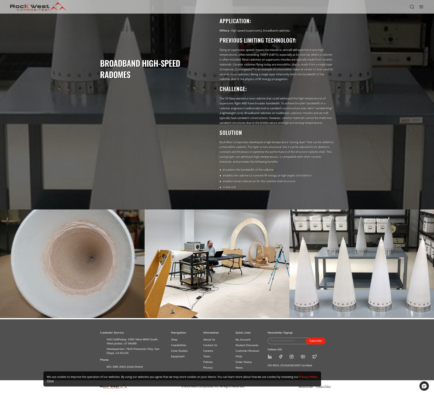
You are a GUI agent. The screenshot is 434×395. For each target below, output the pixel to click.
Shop (174, 339)
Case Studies (179, 351)
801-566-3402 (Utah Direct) (125, 367)
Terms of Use (305, 386)
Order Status (243, 362)
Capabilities (178, 345)
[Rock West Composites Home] (38, 9)
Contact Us (210, 345)
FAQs (238, 356)
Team (206, 356)
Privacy (208, 367)
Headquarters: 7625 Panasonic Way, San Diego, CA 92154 (133, 351)
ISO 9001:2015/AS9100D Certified (290, 365)
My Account (242, 339)
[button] (424, 386)
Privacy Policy (323, 386)
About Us (209, 339)
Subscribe (315, 341)
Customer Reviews (247, 351)
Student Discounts (247, 345)
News (239, 367)
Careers (208, 351)
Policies (208, 362)
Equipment (178, 356)
